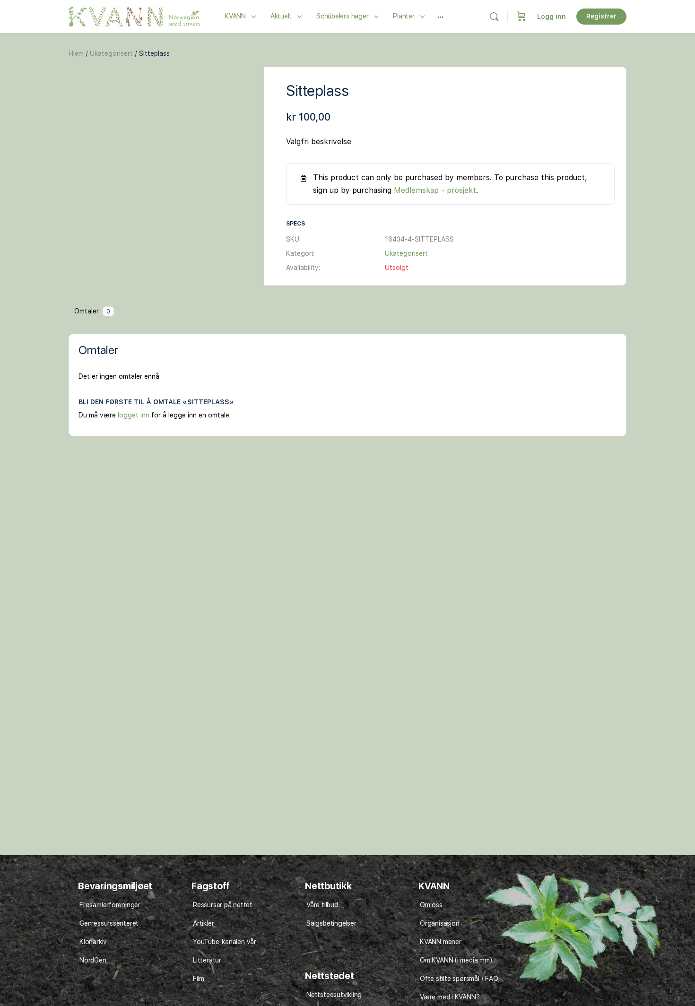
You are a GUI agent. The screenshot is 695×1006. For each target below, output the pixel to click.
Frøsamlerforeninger (109, 905)
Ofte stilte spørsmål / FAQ (459, 978)
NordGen (92, 960)
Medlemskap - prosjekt (435, 190)
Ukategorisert (111, 53)
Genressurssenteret (109, 923)
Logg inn (551, 16)
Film (198, 978)
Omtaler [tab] (92, 311)
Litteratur (207, 960)
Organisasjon (439, 923)
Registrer (601, 16)
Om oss (431, 905)
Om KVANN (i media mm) (456, 960)
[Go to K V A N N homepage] (135, 15)
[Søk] (494, 16)
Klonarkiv (93, 941)
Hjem (76, 53)
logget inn (133, 415)
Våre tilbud (322, 905)
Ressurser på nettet (222, 905)
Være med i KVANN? (449, 997)
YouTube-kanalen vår (224, 941)
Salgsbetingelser (331, 923)
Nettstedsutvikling (334, 994)
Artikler (203, 923)
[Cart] (521, 16)
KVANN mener (440, 941)
